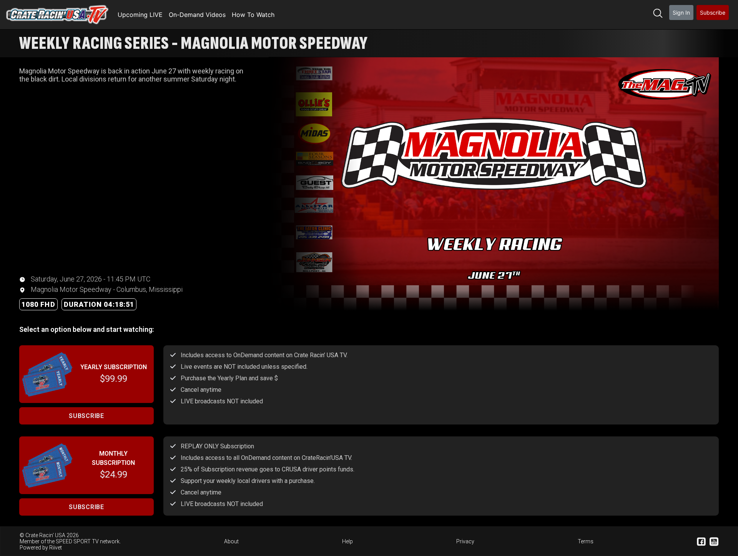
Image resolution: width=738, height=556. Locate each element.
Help (347, 541)
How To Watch (253, 14)
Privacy (465, 541)
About (231, 541)
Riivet (55, 547)
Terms (585, 541)
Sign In (681, 12)
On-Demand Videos (197, 14)
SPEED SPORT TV (77, 541)
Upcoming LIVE (140, 14)
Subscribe (712, 12)
